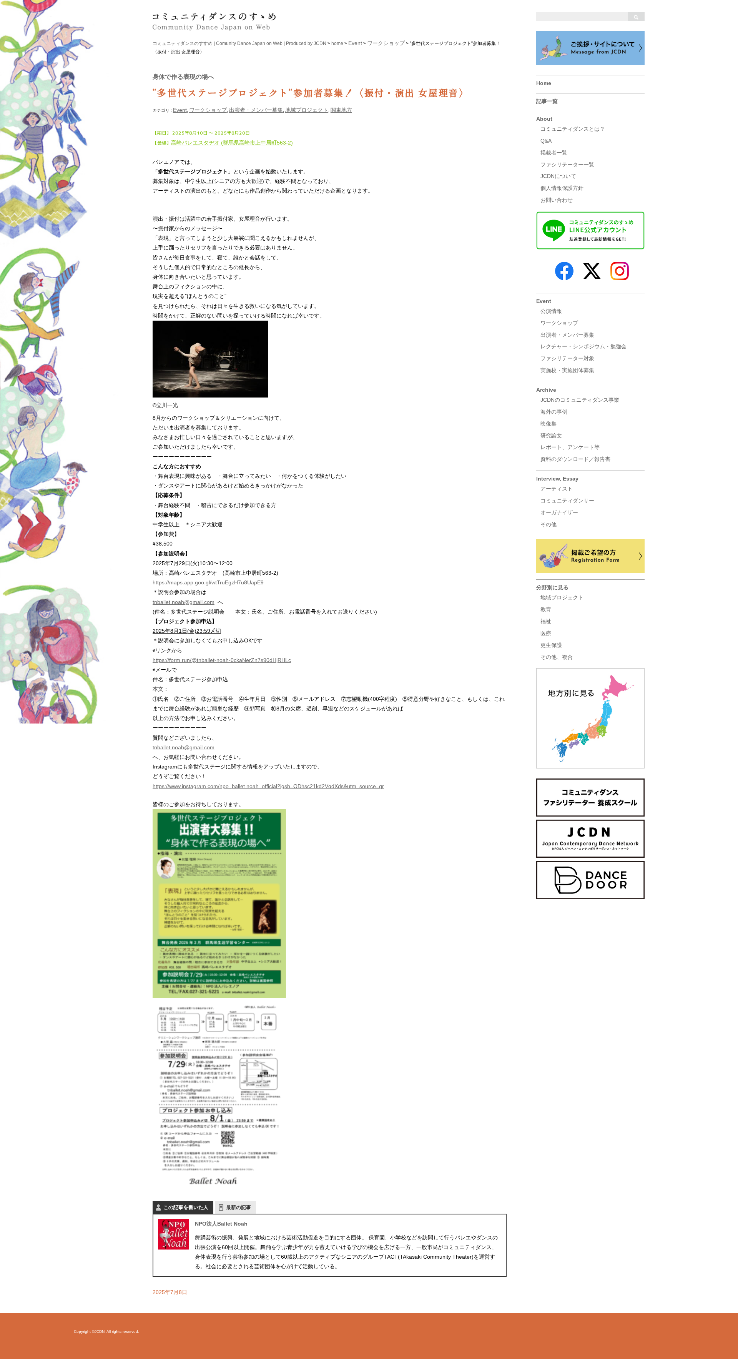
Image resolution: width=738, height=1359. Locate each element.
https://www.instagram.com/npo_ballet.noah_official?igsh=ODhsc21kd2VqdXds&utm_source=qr (268, 786)
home (337, 43)
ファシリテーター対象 (567, 358)
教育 (545, 609)
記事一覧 (547, 101)
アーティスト (556, 489)
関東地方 (341, 110)
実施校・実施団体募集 (567, 370)
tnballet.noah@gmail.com (183, 602)
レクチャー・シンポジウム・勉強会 (583, 346)
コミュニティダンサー (567, 500)
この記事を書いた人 (185, 1207)
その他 (548, 524)
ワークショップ (559, 323)
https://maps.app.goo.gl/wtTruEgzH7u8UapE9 (208, 582)
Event (543, 301)
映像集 (548, 424)
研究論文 (551, 435)
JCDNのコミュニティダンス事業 (579, 400)
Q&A (546, 141)
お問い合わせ (556, 200)
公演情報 (551, 311)
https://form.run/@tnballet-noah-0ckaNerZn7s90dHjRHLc (222, 660)
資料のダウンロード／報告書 (575, 459)
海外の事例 (553, 412)
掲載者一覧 (553, 153)
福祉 (545, 621)
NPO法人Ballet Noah (221, 1224)
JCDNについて (558, 176)
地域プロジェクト (561, 597)
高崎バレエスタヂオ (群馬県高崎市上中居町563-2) (232, 143)
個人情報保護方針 (561, 188)
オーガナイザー (559, 512)
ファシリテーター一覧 (567, 164)
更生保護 (551, 645)
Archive (546, 390)
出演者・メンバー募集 (567, 335)
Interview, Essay (557, 479)
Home (543, 83)
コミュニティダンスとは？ (572, 129)
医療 (545, 633)
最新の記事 (238, 1207)
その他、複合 (556, 657)
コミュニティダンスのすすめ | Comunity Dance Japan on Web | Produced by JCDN (239, 43)
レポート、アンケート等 (570, 447)
